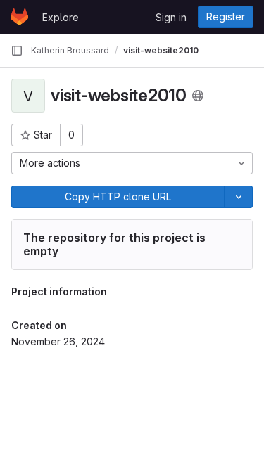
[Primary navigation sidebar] (17, 50)
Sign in (171, 17)
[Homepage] (19, 17)
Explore (60, 17)
